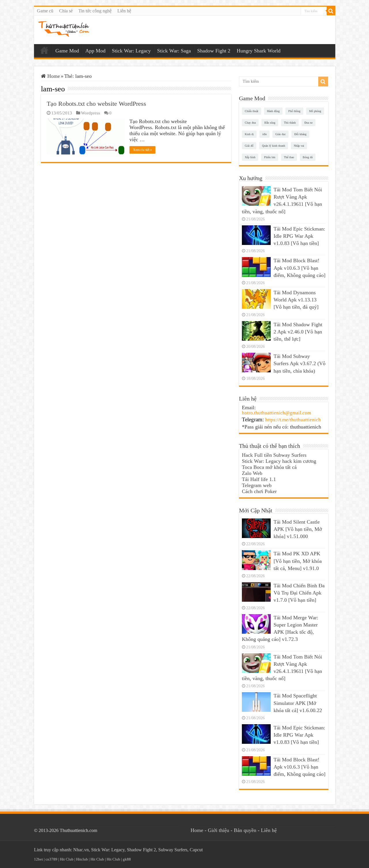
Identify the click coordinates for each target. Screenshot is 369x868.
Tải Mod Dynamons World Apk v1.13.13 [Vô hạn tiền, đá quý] (296, 300)
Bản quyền (245, 830)
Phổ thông (294, 111)
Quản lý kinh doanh (273, 145)
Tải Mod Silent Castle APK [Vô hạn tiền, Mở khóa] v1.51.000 (298, 529)
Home (44, 50)
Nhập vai (299, 145)
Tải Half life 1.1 (259, 479)
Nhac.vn (81, 849)
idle (264, 134)
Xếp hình (250, 157)
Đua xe (308, 122)
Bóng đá (307, 157)
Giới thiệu (218, 830)
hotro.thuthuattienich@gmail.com (276, 413)
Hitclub (82, 859)
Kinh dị (249, 134)
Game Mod (67, 51)
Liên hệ (124, 10)
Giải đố (249, 145)
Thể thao (289, 157)
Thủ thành (290, 122)
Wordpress (90, 112)
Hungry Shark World (258, 51)
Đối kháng (300, 134)
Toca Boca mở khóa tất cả (269, 467)
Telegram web (257, 485)
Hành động (273, 111)
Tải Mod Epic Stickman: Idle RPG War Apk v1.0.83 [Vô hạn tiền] (299, 236)
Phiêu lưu (269, 157)
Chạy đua (250, 122)
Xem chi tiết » (142, 150)
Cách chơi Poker (259, 491)
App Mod (95, 51)
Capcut (196, 849)
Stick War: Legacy (131, 51)
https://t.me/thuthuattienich (293, 419)
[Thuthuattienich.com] (63, 29)
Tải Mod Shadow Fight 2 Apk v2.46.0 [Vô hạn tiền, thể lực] (298, 332)
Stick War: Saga (174, 51)
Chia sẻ (66, 10)
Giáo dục (280, 134)
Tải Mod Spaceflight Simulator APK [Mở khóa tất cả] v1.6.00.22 (298, 703)
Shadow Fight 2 (213, 51)
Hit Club (67, 859)
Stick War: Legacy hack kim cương (279, 461)
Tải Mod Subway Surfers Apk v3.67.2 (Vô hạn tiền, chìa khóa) (299, 363)
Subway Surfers (172, 849)
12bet (38, 859)
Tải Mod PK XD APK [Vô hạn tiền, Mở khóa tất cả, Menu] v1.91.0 (298, 561)
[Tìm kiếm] (331, 11)
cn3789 (51, 859)
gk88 (127, 859)
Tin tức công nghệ (95, 10)
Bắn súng (269, 122)
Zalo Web (252, 473)
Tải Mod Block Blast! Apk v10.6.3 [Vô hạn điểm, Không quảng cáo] (299, 268)
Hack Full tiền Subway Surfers (274, 455)
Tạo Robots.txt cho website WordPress (96, 103)
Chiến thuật (251, 111)
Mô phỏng (315, 111)
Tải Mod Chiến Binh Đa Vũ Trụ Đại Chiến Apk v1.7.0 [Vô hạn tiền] (299, 593)
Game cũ (45, 10)
